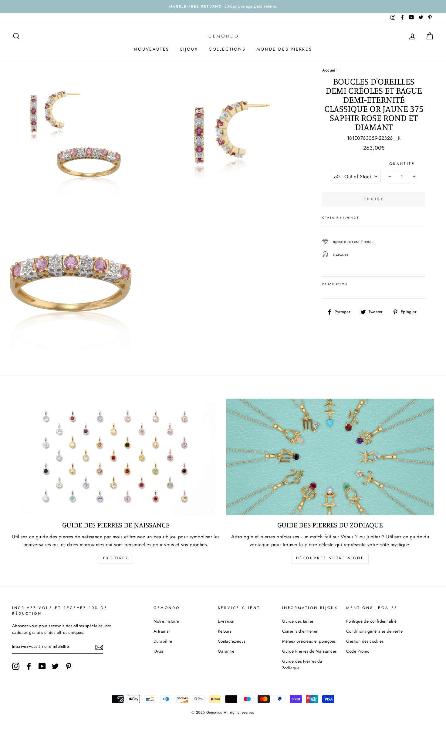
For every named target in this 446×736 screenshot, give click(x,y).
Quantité (402, 163)
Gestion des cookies (364, 641)
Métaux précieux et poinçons (309, 641)
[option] (223, 6)
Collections (227, 49)
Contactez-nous (231, 641)
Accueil (329, 70)
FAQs (159, 651)
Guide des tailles (298, 621)
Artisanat (162, 631)
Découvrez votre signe (330, 558)
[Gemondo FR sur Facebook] (28, 666)
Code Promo (357, 651)
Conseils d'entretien (300, 631)
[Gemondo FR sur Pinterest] (68, 666)
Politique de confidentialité (371, 621)
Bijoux (189, 49)
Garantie (226, 651)
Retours (224, 631)
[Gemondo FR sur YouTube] (42, 666)
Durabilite (163, 641)
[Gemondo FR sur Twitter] (55, 666)
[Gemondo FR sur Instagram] (15, 666)
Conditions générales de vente (374, 631)
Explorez (116, 558)
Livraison (226, 621)
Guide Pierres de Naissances (309, 651)
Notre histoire (166, 621)
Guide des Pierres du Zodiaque (302, 664)
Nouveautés (151, 49)
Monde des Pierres (284, 49)
